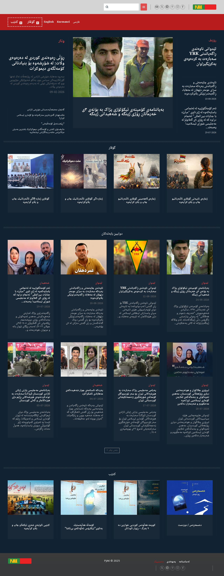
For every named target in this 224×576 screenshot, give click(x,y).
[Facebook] (182, 7)
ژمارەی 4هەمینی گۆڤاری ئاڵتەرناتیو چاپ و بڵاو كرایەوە (136, 201)
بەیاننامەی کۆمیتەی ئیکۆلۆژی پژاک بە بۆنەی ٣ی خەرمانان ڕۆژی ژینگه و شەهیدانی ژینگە (123, 112)
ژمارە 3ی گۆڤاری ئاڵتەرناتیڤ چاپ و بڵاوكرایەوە (84, 201)
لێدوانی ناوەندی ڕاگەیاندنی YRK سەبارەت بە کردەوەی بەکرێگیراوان (200, 56)
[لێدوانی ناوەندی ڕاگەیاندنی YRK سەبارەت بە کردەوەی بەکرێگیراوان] (137, 257)
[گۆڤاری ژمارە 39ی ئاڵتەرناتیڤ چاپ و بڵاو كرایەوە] (31, 171)
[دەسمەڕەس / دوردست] (190, 497)
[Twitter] (162, 7)
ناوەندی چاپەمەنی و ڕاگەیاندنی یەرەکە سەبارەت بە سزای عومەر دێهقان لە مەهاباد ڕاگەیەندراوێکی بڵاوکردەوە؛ (199, 88)
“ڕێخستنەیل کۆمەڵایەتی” (52, 124)
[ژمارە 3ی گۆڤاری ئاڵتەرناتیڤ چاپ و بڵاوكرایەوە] (84, 171)
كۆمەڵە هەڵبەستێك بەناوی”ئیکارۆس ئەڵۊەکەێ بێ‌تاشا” (84, 527)
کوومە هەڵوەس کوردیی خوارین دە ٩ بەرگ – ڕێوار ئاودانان (136, 527)
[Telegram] (167, 7)
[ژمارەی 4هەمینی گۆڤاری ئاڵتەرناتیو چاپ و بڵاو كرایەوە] (137, 171)
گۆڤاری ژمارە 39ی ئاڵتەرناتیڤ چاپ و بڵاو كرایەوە (30, 201)
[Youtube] (157, 7)
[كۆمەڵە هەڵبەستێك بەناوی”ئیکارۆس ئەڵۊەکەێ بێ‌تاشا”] (84, 497)
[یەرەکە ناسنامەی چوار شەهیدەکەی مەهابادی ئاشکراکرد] (84, 359)
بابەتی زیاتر (113, 450)
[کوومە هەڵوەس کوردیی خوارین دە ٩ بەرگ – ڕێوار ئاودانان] (137, 497)
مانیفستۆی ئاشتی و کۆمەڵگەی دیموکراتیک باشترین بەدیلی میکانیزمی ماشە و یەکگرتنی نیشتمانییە (38, 130)
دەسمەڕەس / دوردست (190, 525)
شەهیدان (44, 283)
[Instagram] (177, 7)
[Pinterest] (172, 7)
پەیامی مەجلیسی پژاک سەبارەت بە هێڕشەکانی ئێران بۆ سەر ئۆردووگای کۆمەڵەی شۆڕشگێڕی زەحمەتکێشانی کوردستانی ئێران (137, 395)
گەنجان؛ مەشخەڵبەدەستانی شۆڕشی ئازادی (45, 110)
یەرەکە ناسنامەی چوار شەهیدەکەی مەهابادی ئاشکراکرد (84, 392)
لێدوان (204, 283)
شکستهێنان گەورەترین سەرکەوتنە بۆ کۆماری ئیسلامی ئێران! (40, 116)
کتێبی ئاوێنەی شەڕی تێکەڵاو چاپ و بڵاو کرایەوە (31, 527)
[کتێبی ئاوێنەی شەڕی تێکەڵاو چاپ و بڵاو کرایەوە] (31, 497)
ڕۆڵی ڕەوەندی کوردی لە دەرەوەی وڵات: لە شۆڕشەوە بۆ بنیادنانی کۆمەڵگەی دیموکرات (36, 63)
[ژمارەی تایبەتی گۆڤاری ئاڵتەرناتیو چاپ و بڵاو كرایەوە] (190, 171)
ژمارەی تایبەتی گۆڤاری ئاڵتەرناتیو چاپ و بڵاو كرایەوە (190, 201)
